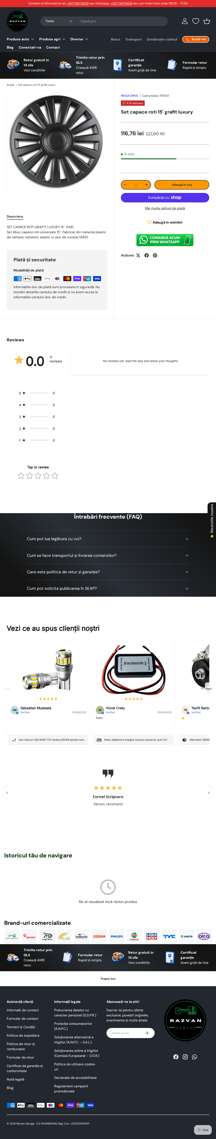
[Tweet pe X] (138, 255)
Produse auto (18, 39)
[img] (48, 699)
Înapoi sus (108, 978)
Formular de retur (20, 1057)
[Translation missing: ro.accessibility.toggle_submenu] (32, 39)
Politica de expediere (23, 1035)
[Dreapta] (209, 792)
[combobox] (104, 21)
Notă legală (15, 1079)
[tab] (15, 216)
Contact (53, 47)
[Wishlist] (196, 21)
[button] (206, 21)
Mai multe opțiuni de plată (165, 208)
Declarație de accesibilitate (75, 1077)
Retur (115, 39)
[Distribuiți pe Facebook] (146, 255)
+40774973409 (78, 3)
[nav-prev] (7, 688)
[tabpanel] (57, 232)
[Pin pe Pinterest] (155, 255)
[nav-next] (209, 688)
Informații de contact (23, 1010)
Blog (10, 47)
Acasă (10, 85)
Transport (133, 39)
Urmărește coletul (162, 39)
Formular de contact (22, 1018)
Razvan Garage (25, 1123)
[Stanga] (7, 792)
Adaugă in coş (182, 185)
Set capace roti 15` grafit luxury (36, 85)
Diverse (76, 39)
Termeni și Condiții (21, 1027)
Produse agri (49, 39)
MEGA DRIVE (129, 96)
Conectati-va (30, 47)
